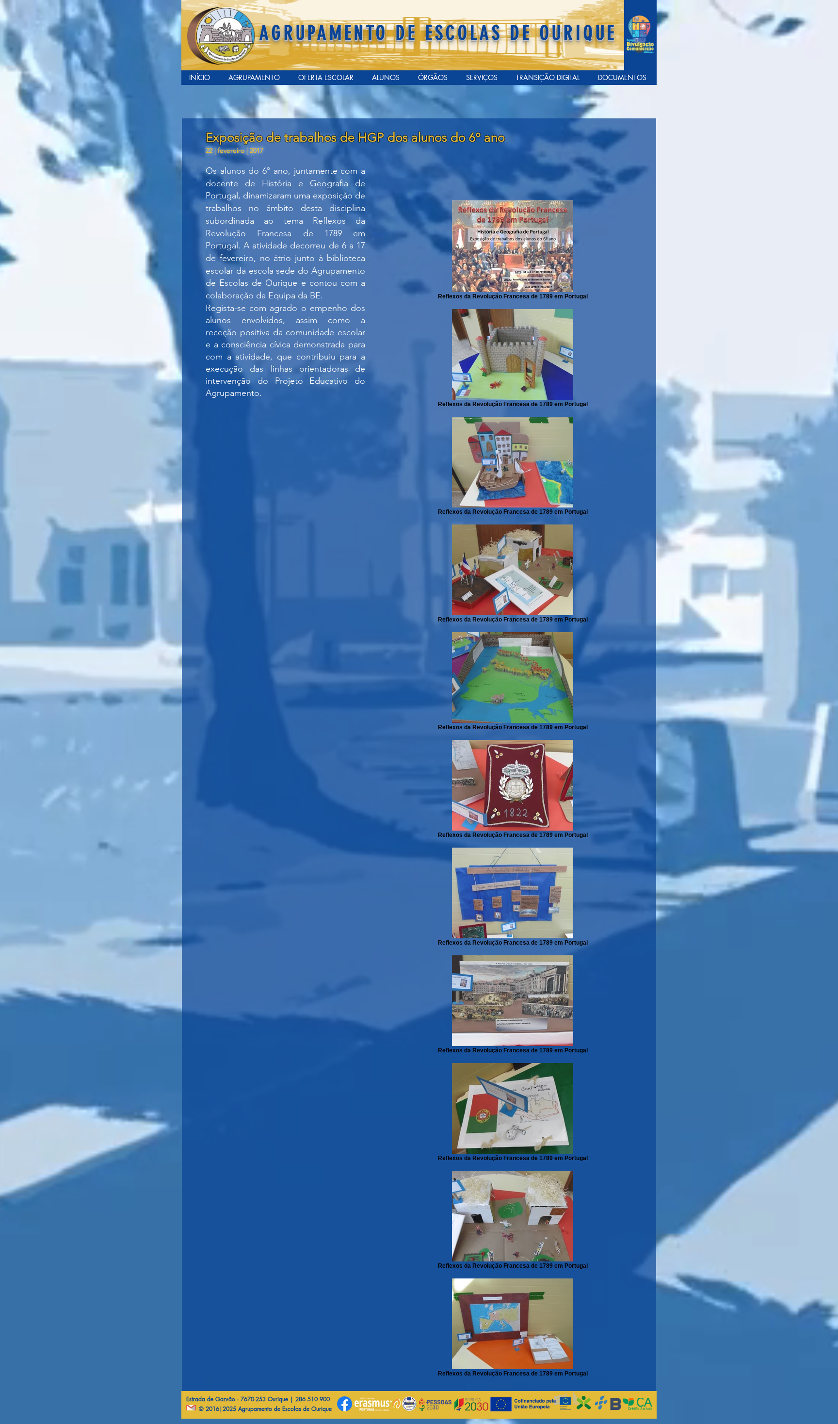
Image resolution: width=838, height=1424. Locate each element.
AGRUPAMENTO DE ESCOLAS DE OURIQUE (438, 33)
